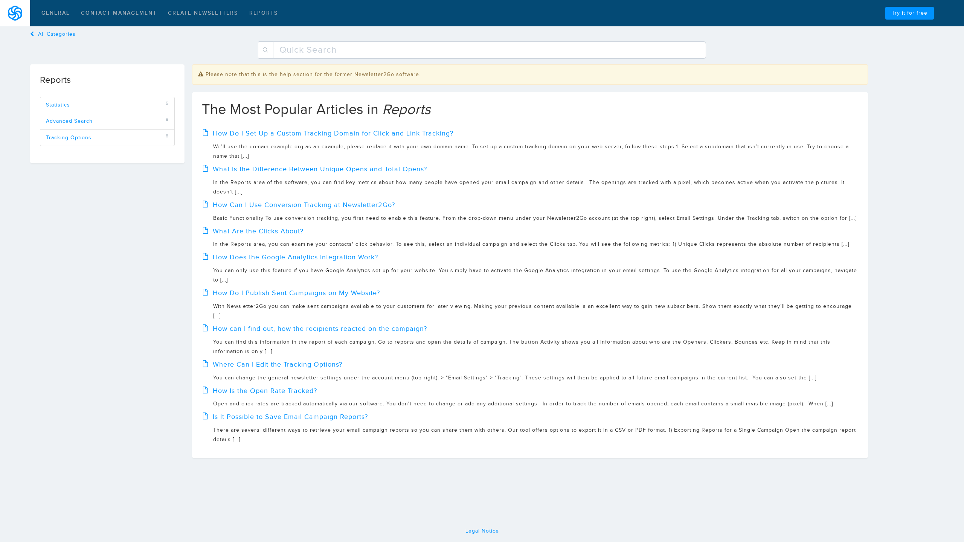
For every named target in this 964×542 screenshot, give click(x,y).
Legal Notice (482, 531)
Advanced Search (69, 121)
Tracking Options (69, 138)
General (55, 13)
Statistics (58, 105)
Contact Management (119, 13)
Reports (263, 13)
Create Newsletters (203, 13)
